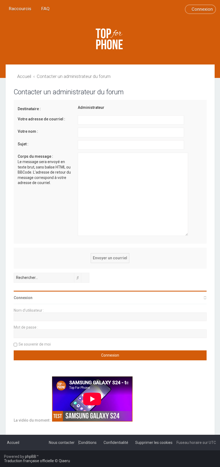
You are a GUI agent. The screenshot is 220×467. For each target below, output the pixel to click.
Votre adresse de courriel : (41, 119)
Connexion (23, 298)
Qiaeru (64, 461)
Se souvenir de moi (35, 344)
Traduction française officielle (29, 461)
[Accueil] (110, 39)
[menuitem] (43, 9)
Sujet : (23, 144)
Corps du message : (35, 156)
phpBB (30, 456)
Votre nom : (28, 131)
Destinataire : (29, 109)
